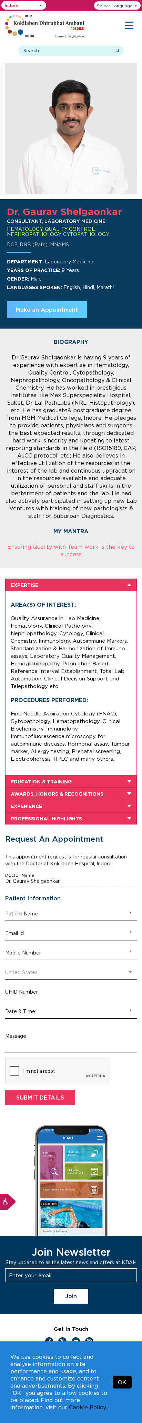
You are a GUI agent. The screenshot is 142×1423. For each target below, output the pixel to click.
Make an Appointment (47, 310)
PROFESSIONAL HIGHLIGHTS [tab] (46, 818)
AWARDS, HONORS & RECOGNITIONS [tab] (57, 793)
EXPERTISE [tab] (24, 585)
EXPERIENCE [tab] (26, 806)
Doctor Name (19, 875)
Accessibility (8, 1202)
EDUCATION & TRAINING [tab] (41, 781)
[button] (23, 5)
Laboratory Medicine (69, 261)
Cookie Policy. (88, 1407)
